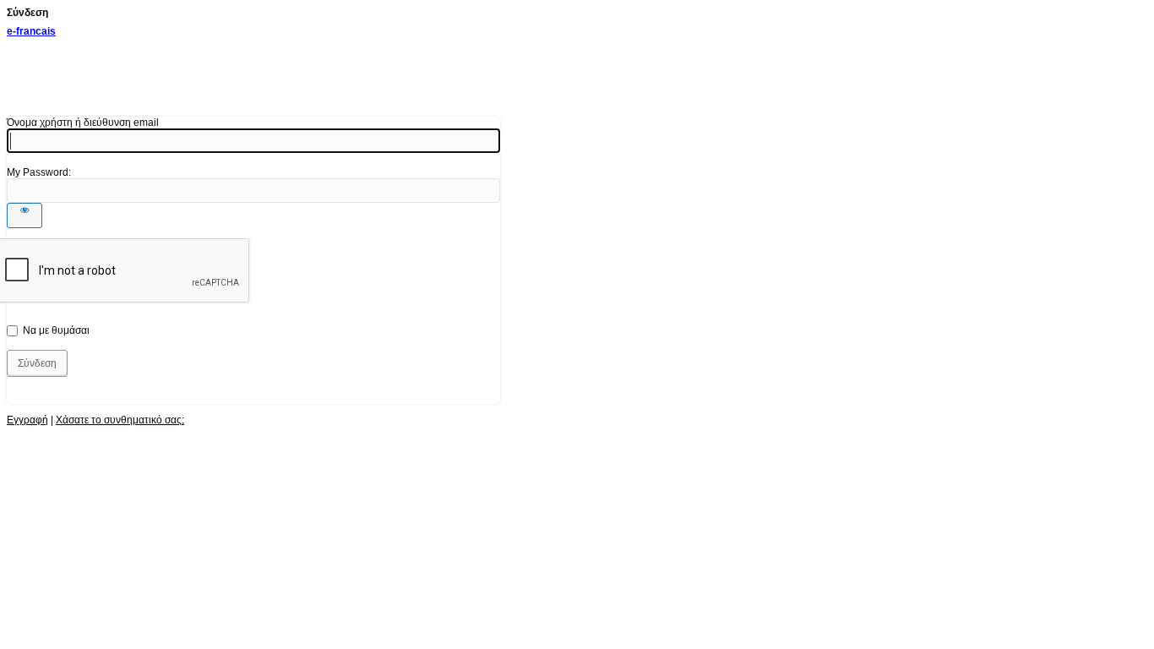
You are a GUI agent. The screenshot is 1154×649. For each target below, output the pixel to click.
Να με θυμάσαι (56, 330)
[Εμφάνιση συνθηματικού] (24, 215)
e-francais (31, 31)
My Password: (39, 172)
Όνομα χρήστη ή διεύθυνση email (83, 122)
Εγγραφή (27, 420)
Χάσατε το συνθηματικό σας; (120, 420)
